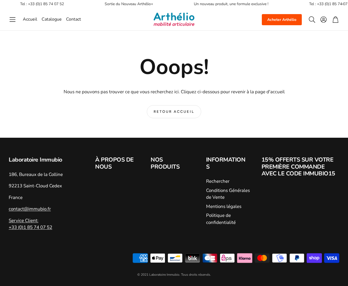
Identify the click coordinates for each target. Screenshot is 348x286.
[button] (12, 19)
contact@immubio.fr (30, 209)
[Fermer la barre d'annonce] (342, 4)
